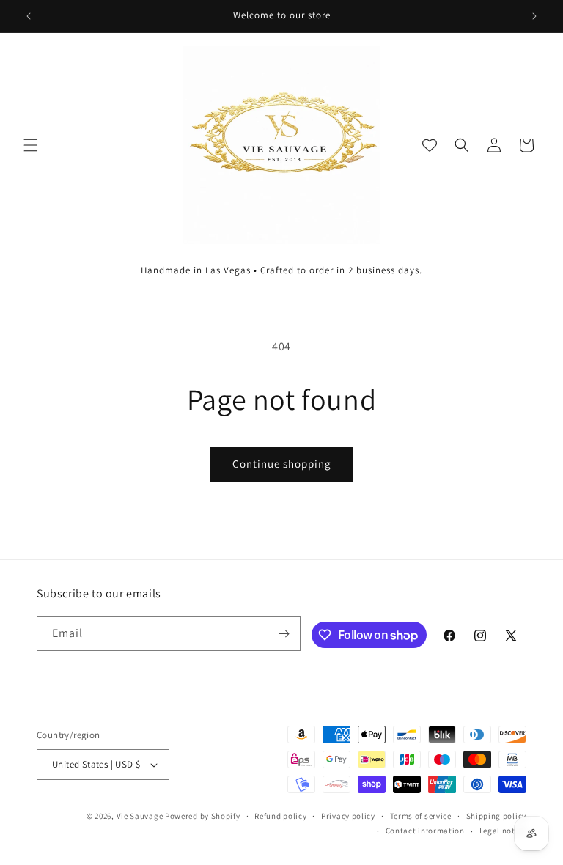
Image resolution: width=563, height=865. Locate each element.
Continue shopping (281, 464)
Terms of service (421, 816)
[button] (31, 145)
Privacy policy (348, 816)
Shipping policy (496, 816)
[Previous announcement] (28, 16)
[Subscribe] (284, 633)
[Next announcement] (534, 16)
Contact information (425, 830)
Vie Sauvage (140, 816)
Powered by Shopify (202, 816)
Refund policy (280, 816)
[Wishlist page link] (429, 145)
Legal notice (502, 830)
